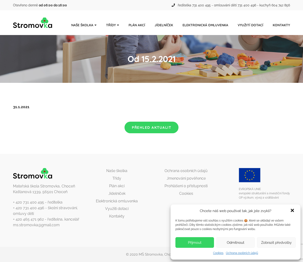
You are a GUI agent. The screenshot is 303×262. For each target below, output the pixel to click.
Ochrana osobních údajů (242, 253)
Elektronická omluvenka (205, 25)
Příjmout (194, 242)
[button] (293, 211)
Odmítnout (235, 242)
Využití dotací (250, 25)
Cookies (218, 253)
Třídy (111, 25)
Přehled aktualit (151, 127)
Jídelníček (164, 25)
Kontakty (281, 25)
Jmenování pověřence (186, 178)
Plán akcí (137, 25)
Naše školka (82, 25)
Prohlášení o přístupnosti (186, 186)
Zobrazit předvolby (276, 242)
